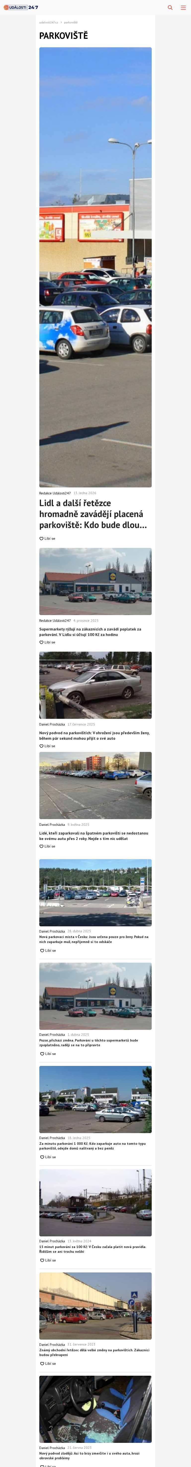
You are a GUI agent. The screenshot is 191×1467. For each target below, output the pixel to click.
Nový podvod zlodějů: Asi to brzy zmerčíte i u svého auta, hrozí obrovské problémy (89, 1456)
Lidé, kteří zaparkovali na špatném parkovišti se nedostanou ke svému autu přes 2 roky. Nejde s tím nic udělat (93, 836)
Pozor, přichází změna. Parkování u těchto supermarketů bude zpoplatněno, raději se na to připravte (88, 1043)
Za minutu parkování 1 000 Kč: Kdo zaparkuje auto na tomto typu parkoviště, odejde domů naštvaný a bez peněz (92, 1146)
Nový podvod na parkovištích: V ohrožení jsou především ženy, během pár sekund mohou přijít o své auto (94, 735)
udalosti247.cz (48, 22)
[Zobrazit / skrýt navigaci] (183, 8)
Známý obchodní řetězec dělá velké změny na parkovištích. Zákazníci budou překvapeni (94, 1352)
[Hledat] (170, 8)
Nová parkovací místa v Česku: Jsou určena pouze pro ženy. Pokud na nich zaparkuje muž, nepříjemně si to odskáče (93, 939)
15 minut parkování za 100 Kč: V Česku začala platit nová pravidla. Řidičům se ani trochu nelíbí (92, 1249)
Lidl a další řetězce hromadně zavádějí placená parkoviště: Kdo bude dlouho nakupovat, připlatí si (94, 513)
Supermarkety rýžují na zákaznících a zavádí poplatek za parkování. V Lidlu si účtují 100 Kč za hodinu (90, 632)
